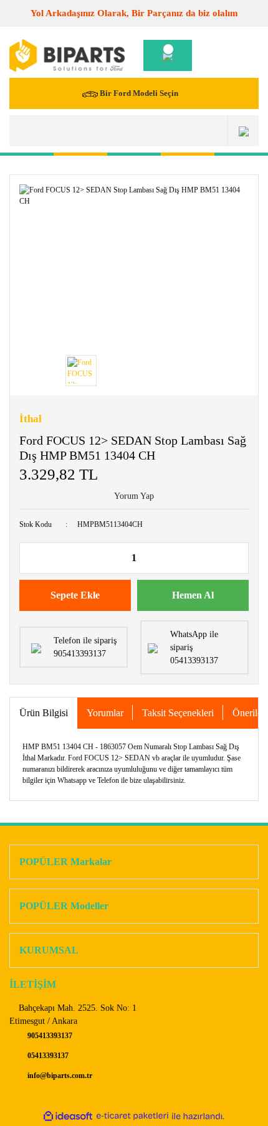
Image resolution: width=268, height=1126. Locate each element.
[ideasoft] (68, 1116)
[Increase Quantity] (238, 558)
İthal (30, 419)
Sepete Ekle (75, 595)
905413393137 (49, 1035)
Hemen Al (193, 595)
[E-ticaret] (132, 1116)
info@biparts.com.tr (59, 1075)
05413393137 (47, 1055)
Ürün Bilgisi (43, 712)
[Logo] (67, 55)
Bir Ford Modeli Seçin (139, 93)
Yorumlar (105, 712)
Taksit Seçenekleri (178, 712)
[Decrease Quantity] (29, 558)
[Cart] (167, 55)
